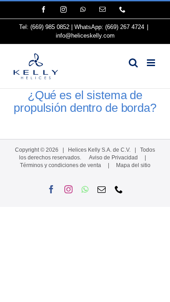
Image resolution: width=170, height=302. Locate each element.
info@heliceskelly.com (85, 35)
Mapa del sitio (133, 165)
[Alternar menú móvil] (151, 62)
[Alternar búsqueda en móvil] (133, 62)
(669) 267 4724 (124, 27)
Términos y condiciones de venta (60, 165)
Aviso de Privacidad (113, 157)
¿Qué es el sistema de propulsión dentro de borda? (85, 101)
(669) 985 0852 (49, 27)
